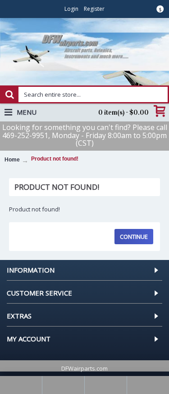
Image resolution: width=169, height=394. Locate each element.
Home (12, 160)
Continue (134, 237)
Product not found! (54, 159)
